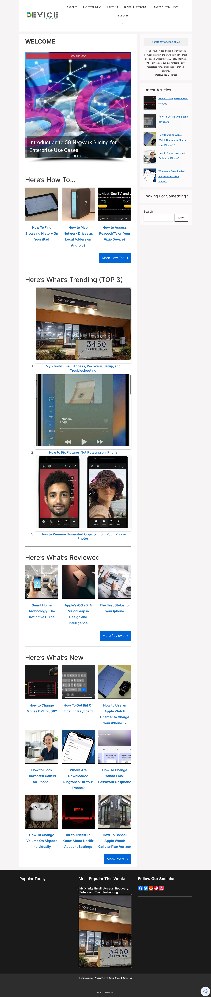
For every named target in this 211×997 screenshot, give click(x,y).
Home (81, 978)
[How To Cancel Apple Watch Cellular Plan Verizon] (114, 826)
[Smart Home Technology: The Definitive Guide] (41, 596)
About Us (89, 978)
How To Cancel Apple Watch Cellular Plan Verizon (114, 841)
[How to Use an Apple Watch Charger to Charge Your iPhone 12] (114, 696)
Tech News (171, 7)
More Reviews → (115, 636)
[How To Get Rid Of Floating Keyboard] (78, 696)
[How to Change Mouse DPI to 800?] (41, 696)
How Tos (157, 7)
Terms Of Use (114, 978)
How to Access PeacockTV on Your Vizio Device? (114, 233)
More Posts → (117, 859)
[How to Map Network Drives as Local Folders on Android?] (78, 218)
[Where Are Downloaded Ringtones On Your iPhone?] (78, 761)
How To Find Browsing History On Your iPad (41, 233)
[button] (122, 24)
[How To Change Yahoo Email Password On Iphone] (114, 761)
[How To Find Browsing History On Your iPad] (41, 218)
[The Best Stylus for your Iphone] (114, 596)
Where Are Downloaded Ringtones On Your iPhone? (171, 176)
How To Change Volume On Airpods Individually (41, 841)
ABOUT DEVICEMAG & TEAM (166, 42)
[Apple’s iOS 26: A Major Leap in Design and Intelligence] (78, 596)
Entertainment (92, 7)
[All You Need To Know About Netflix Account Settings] (78, 826)
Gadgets (72, 7)
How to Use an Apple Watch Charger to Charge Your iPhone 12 (172, 140)
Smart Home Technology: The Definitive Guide (41, 611)
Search (148, 211)
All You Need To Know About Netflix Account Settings (78, 841)
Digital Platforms (135, 7)
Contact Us (127, 978)
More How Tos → (115, 258)
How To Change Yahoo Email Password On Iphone (114, 776)
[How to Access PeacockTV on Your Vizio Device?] (114, 218)
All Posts (123, 15)
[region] (78, 107)
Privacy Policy (101, 978)
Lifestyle (112, 7)
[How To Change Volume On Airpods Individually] (41, 826)
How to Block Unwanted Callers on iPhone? (41, 776)
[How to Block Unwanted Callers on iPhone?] (41, 761)
